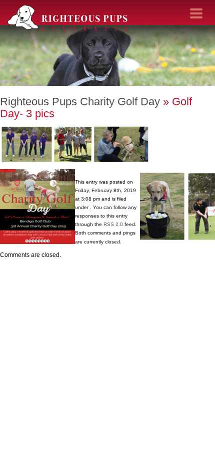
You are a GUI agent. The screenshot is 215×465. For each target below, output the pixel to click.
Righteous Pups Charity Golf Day (80, 101)
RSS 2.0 (113, 224)
